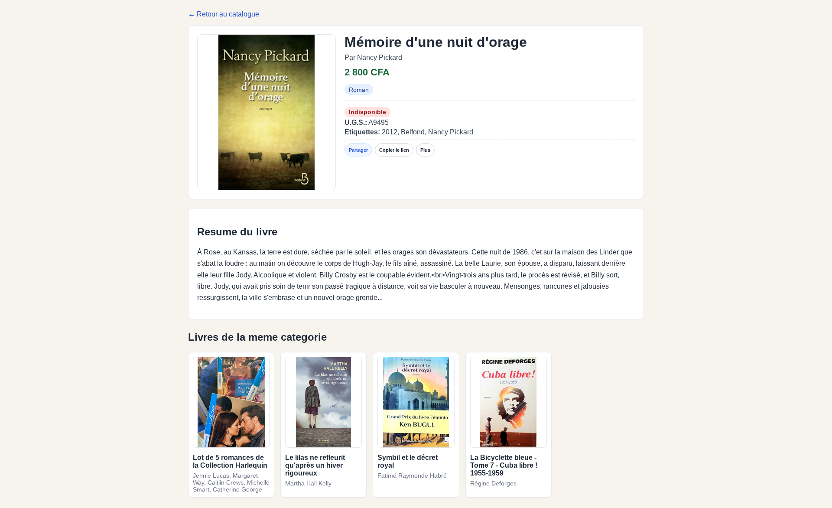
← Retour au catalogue (223, 14)
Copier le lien (394, 150)
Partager (358, 150)
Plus (425, 150)
